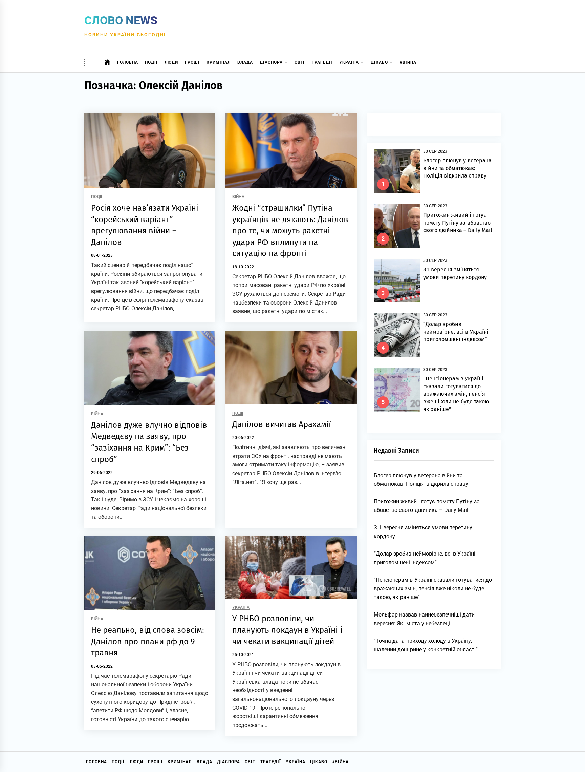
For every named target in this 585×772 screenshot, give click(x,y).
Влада (245, 62)
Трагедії (322, 62)
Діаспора (271, 62)
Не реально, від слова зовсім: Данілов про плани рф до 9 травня (147, 641)
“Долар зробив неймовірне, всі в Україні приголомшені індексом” (456, 331)
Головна (127, 62)
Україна (349, 62)
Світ (300, 62)
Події (151, 62)
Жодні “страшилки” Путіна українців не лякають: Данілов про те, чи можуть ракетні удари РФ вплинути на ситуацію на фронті (290, 230)
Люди (171, 62)
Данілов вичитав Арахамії (281, 424)
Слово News (120, 20)
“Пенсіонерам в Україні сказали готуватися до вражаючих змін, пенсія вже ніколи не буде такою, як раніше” (457, 393)
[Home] (107, 62)
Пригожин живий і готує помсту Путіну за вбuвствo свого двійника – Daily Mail (457, 222)
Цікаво (379, 62)
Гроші (192, 62)
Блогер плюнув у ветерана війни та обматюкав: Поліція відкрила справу (457, 168)
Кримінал (219, 62)
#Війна (408, 62)
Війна (238, 197)
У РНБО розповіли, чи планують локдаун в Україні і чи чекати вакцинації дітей (287, 630)
